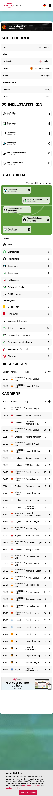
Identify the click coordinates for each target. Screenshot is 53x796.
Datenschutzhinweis (31, 785)
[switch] (36, 183)
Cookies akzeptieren (28, 792)
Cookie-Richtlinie (13, 788)
